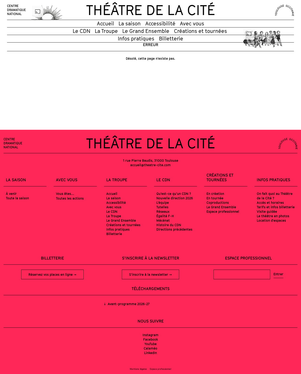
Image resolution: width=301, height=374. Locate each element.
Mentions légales (138, 369)
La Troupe (106, 31)
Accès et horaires (270, 203)
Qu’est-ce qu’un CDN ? (173, 194)
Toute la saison (17, 198)
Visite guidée (267, 211)
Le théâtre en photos (273, 216)
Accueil (105, 23)
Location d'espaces (271, 220)
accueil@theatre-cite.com (150, 165)
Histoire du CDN (168, 225)
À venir (11, 194)
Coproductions (217, 203)
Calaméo (150, 348)
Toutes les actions (70, 198)
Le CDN (81, 31)
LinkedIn (150, 353)
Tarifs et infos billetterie (276, 207)
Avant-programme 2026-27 (128, 304)
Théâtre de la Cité (150, 10)
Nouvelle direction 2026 (174, 198)
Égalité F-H (165, 216)
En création (215, 194)
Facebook (150, 339)
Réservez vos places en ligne (51, 274)
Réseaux (163, 211)
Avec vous (192, 23)
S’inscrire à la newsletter (149, 274)
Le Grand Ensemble (145, 31)
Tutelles (162, 207)
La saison (130, 23)
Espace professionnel (222, 211)
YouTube (150, 344)
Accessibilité (160, 23)
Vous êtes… (65, 194)
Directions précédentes (174, 229)
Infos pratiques (136, 38)
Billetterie (171, 38)
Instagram (150, 335)
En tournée (214, 198)
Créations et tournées (200, 31)
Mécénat (163, 220)
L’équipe (162, 203)
